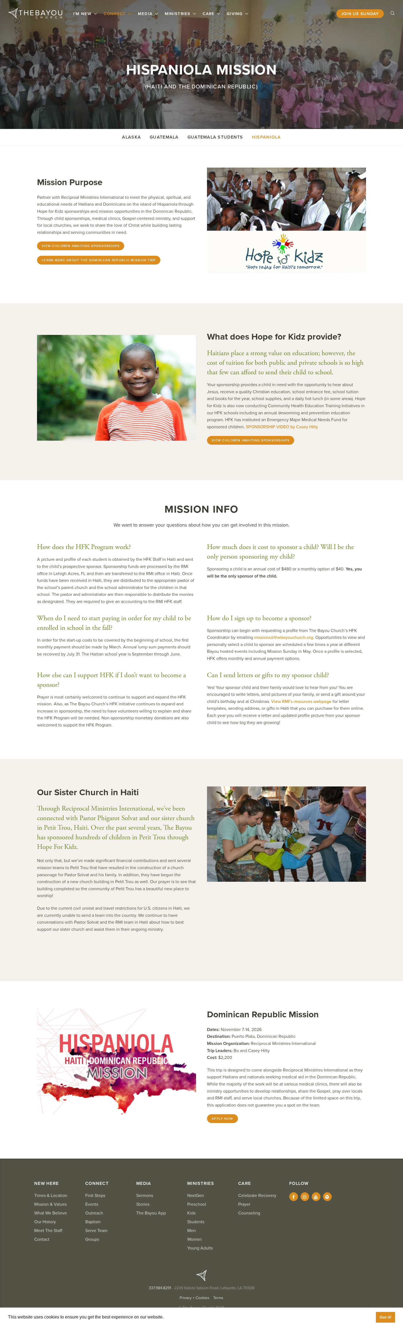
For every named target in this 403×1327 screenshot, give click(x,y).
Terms (218, 1298)
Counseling (249, 1213)
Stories (142, 1204)
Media (146, 13)
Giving (235, 13)
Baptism (93, 1222)
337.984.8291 (160, 1288)
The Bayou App (151, 1213)
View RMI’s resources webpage (301, 701)
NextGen (195, 1195)
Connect (115, 13)
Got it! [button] (385, 1317)
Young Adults (200, 1248)
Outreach (94, 1213)
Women (194, 1239)
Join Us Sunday (360, 13)
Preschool (196, 1204)
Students (195, 1222)
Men (191, 1230)
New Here (46, 1183)
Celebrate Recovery (257, 1195)
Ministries (178, 13)
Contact (41, 1239)
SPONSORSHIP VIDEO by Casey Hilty (282, 427)
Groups (92, 1239)
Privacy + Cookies (194, 1298)
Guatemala (164, 137)
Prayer (244, 1204)
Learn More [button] (177, 1317)
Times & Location (50, 1195)
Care (209, 13)
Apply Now (222, 1119)
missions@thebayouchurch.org (283, 637)
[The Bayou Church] (35, 13)
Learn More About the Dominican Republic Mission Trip (99, 260)
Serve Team (96, 1230)
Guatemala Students (215, 137)
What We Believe (50, 1213)
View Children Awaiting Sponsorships (81, 246)
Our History (45, 1222)
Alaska (131, 137)
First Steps (95, 1195)
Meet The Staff (48, 1230)
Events (91, 1204)
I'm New (83, 13)
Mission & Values (50, 1204)
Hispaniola (266, 137)
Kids (191, 1213)
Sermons (144, 1195)
